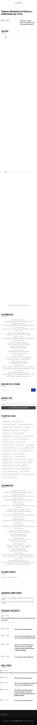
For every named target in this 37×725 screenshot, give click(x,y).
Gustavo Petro (21, 442)
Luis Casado (7, 453)
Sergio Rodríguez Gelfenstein (11, 474)
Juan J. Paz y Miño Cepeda (26, 447)
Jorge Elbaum (30, 445)
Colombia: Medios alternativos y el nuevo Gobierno (18, 321)
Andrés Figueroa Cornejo (26, 424)
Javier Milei (19, 445)
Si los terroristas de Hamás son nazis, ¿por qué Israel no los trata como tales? (18, 673)
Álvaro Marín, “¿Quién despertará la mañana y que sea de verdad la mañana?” (27, 22)
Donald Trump (7, 436)
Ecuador (5, 439)
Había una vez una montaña (18, 348)
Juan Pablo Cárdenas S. (9, 450)
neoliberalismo (20, 456)
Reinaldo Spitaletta (8, 465)
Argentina (18, 427)
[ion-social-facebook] (4, 585)
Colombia (24, 430)
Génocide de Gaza (8, 445)
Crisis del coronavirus (18, 433)
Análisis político (7, 427)
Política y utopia (27, 462)
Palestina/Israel (7, 462)
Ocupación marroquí (20, 459)
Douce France (18, 436)
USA (5, 477)
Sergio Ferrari (24, 471)
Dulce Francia (29, 436)
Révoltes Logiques (8, 468)
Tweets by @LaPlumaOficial (9, 577)
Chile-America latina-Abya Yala (11, 430)
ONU (31, 459)
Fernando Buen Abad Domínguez (19, 439)
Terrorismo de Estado (27, 474)
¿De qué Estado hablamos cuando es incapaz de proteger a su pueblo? (24, 647)
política (17, 462)
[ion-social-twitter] (8, 585)
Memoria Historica (18, 453)
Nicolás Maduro (7, 459)
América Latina (17, 421)
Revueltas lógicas (21, 465)
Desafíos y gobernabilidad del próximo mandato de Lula (18, 325)
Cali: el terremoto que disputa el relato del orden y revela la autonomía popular (25, 637)
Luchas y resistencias (24, 450)
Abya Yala (6, 421)
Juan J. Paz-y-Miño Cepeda (10, 447)
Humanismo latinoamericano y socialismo (18, 344)
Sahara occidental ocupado (10, 471)
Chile (26, 427)
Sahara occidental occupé (23, 468)
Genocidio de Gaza (8, 442)
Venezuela (13, 477)
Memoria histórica (8, 456)
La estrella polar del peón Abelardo (18, 363)
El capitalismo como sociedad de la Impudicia (18, 334)
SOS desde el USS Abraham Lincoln (23, 629)
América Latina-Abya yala (9, 424)
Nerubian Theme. (18, 721)
